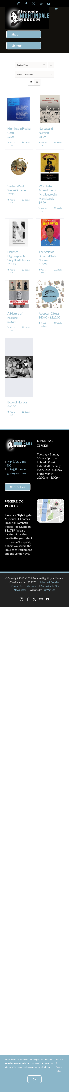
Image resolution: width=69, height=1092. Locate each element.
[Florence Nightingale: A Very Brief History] (19, 232)
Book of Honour (17, 402)
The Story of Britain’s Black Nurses (47, 256)
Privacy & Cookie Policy (59, 1065)
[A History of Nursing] (19, 294)
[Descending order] (51, 65)
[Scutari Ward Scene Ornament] (19, 167)
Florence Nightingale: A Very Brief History (18, 256)
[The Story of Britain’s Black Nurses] (50, 232)
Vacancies (32, 586)
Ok (34, 1079)
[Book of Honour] (19, 367)
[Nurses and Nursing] (50, 109)
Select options (44, 324)
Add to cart (12, 143)
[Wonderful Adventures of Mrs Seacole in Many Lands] (50, 167)
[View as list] (37, 82)
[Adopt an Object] (50, 294)
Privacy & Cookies (49, 582)
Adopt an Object (49, 313)
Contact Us (17, 586)
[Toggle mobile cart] (56, 9)
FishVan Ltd (49, 589)
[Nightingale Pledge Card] (19, 109)
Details (27, 142)
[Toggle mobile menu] (62, 9)
